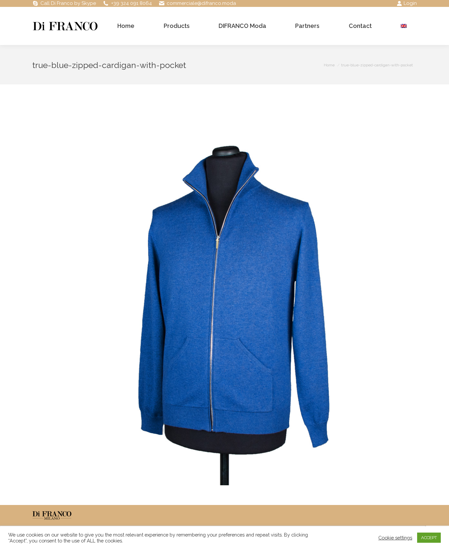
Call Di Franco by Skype (68, 3)
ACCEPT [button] (429, 537)
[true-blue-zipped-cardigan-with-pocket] (224, 293)
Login (410, 3)
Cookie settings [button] (395, 537)
